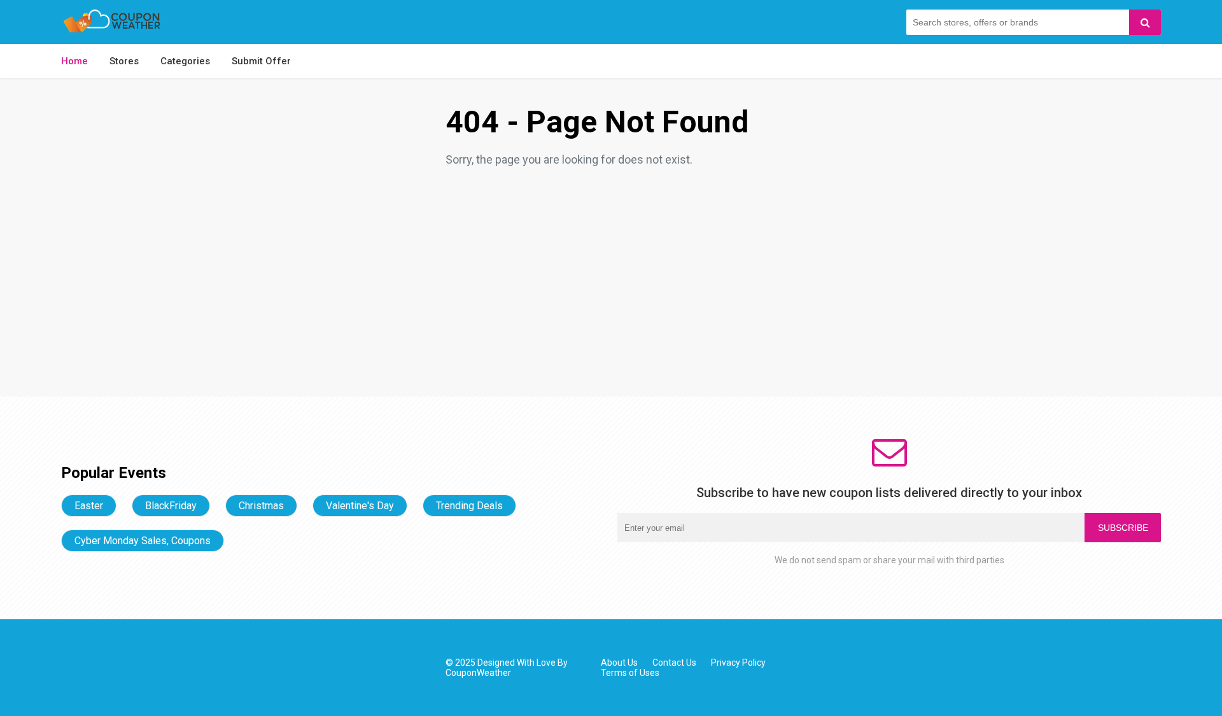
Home (74, 61)
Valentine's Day (360, 506)
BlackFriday (171, 506)
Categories (185, 61)
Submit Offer (261, 61)
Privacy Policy (738, 662)
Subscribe (1123, 528)
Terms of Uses (630, 673)
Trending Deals (469, 506)
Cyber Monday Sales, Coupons (142, 541)
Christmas (261, 506)
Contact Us (674, 662)
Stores (124, 61)
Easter (88, 506)
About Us (619, 662)
